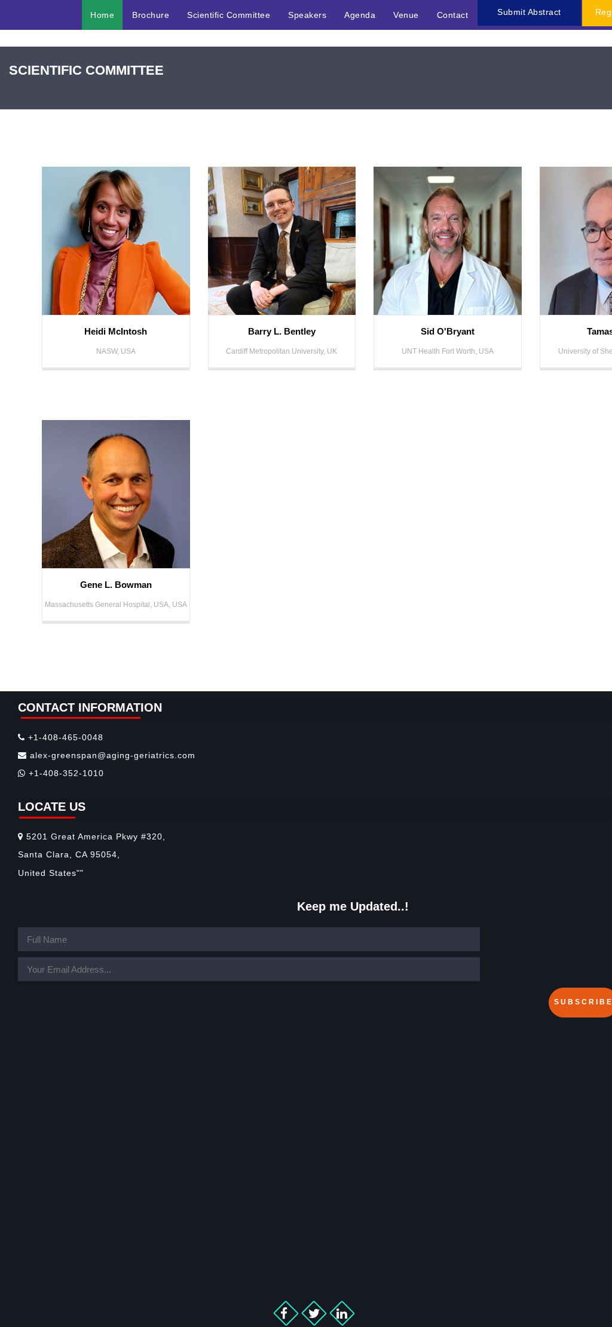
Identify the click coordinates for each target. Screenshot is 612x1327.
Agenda (359, 15)
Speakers (307, 15)
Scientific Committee (228, 15)
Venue (406, 15)
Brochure (150, 15)
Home (102, 15)
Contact (453, 15)
